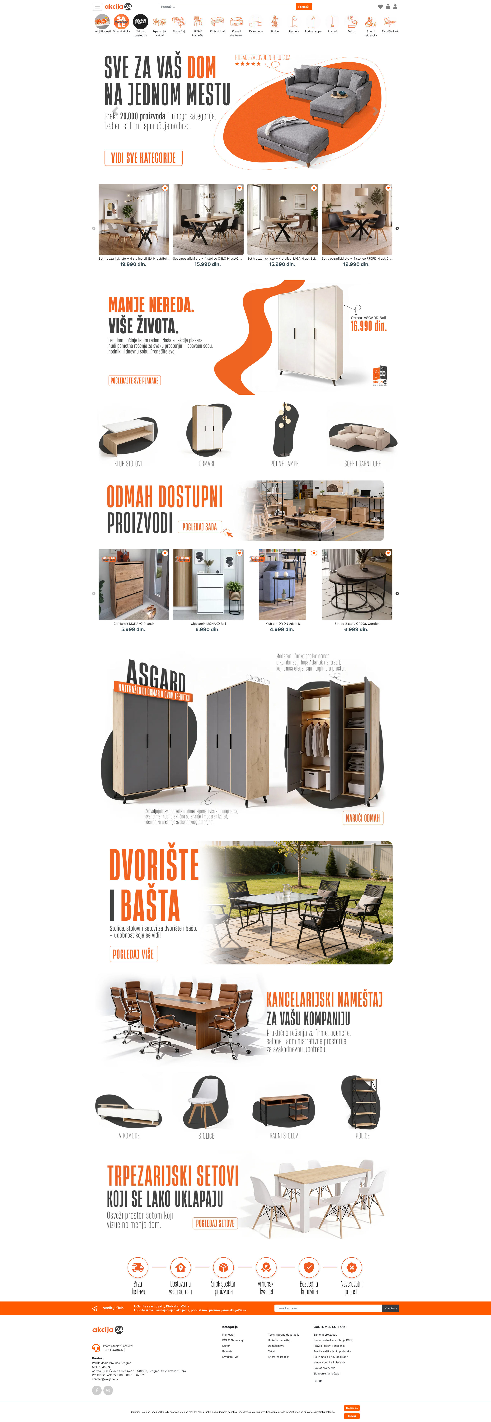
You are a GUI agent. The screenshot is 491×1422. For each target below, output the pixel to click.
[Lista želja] (380, 7)
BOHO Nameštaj (232, 1340)
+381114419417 (113, 1349)
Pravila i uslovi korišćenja (329, 1345)
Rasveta (227, 1351)
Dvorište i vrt (230, 1356)
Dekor (226, 1345)
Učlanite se (390, 1308)
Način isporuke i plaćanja (329, 1362)
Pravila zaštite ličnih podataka (332, 1351)
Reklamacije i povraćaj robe (331, 1356)
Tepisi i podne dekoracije (283, 1334)
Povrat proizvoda (324, 1368)
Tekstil (272, 1351)
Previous (94, 228)
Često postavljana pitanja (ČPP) (333, 1340)
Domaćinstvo (276, 1345)
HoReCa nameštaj (279, 1340)
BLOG (318, 1381)
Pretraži (304, 7)
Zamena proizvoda (325, 1334)
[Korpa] (388, 7)
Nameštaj (228, 1334)
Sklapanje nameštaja (326, 1373)
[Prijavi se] (395, 7)
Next (397, 228)
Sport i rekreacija (278, 1356)
